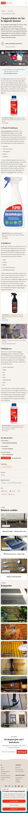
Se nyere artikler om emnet (10, 73)
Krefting (10, 172)
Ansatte (2, 769)
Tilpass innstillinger (14, 805)
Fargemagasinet (19, 777)
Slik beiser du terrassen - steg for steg (14, 554)
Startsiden (3, 11)
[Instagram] (9, 786)
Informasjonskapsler (5, 777)
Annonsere (3, 773)
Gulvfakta (17, 779)
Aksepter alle (14, 809)
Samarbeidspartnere (5, 771)
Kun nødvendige (14, 801)
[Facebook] (6, 786)
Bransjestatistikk (19, 769)
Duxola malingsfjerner (15, 425)
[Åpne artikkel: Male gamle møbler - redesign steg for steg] (14, 520)
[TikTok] (12, 786)
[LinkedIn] (19, 786)
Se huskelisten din (16, 458)
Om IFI (2, 767)
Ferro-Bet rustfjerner (11, 250)
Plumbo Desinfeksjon (6, 131)
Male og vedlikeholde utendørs (8, 13)
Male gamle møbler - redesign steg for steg (14, 531)
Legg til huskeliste (6, 458)
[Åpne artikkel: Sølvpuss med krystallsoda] (14, 566)
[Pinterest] (15, 786)
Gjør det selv (10, 11)
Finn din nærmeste (19, 771)
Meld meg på (22, 752)
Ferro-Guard (21, 287)
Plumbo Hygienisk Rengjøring (9, 442)
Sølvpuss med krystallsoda (14, 576)
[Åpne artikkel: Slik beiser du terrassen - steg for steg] (14, 543)
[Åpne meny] (25, 2)
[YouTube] (22, 786)
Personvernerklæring (5, 775)
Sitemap (3, 779)
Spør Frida (17, 767)
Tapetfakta (17, 781)
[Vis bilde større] (14, 106)
